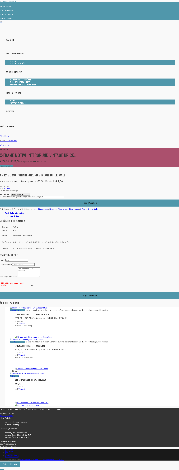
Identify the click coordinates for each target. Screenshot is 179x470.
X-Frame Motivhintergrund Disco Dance (30, 346)
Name (2, 260)
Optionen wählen (7, 166)
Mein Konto (4, 136)
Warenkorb (4, 145)
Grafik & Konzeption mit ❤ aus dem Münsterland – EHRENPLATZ (42, 460)
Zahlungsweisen (10, 454)
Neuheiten (53, 209)
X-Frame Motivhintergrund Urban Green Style (32, 314)
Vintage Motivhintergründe (68, 209)
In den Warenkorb (89, 203)
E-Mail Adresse (6, 264)
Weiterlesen (14, 376)
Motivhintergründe (41, 209)
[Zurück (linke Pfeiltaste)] (1, 469)
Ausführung (5, 194)
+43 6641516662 (5, 6)
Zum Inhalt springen (8, 1)
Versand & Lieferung (12, 455)
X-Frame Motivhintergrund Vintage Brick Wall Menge (20, 197)
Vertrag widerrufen (10, 464)
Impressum (9, 450)
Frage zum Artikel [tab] (12, 216)
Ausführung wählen (17, 310)
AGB (6, 452)
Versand (7, 188)
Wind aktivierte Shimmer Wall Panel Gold (30, 379)
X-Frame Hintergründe (89, 209)
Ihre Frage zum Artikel (8, 276)
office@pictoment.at (7, 10)
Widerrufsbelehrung (12, 457)
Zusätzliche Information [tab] (14, 213)
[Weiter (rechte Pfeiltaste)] (3, 469)
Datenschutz (9, 451)
